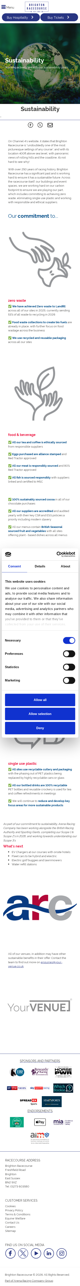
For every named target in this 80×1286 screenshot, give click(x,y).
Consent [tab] (14, 566)
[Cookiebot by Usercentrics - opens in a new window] (57, 554)
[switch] (69, 653)
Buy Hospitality (17, 17)
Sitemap (10, 1231)
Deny (40, 728)
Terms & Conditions (17, 1214)
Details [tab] (40, 566)
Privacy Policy (14, 1210)
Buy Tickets (56, 17)
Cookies (10, 1206)
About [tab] (65, 566)
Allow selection (40, 714)
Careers (10, 1226)
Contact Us (12, 1222)
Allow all (40, 700)
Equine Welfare (15, 1218)
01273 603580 (19, 1186)
